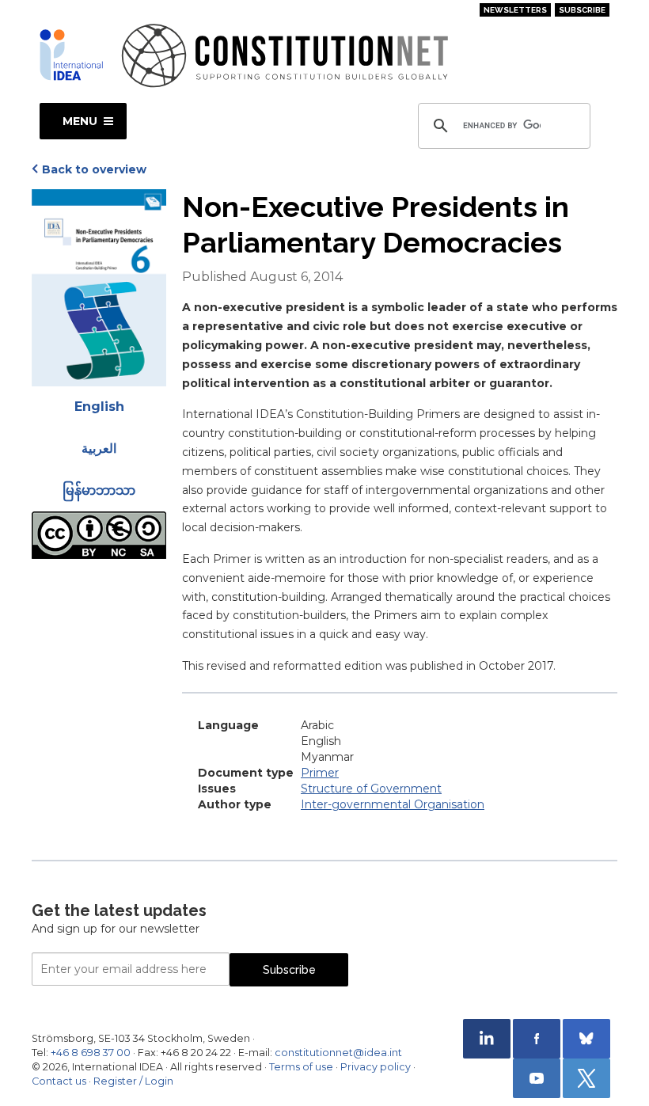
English (99, 406)
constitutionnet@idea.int (338, 1052)
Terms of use (301, 1067)
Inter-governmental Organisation (392, 804)
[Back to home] (71, 54)
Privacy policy (375, 1067)
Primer (320, 773)
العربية (99, 448)
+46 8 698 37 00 (91, 1052)
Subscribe (582, 10)
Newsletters (515, 10)
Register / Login (133, 1081)
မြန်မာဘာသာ (99, 490)
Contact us (59, 1081)
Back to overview (94, 169)
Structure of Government (371, 788)
